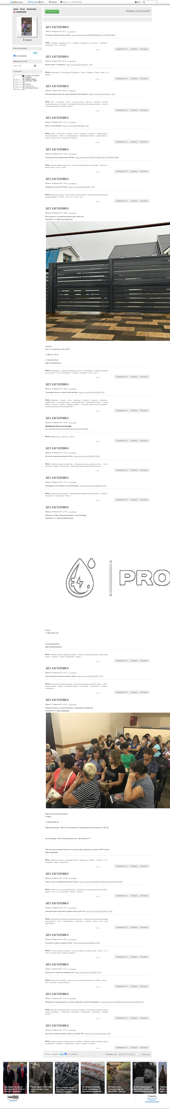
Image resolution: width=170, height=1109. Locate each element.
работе (56, 862)
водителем (53, 982)
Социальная (75, 1011)
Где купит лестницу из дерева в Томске (83, 950)
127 (122, 1054)
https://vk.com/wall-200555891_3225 (76, 126)
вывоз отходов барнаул (70, 137)
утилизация (103, 400)
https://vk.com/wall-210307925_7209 (102, 94)
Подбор (61, 196)
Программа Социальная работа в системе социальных (68, 1009)
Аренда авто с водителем (58, 980)
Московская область (72, 686)
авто (52, 102)
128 (119, 1054)
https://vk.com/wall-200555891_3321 (92, 392)
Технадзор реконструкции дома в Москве (85, 165)
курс (53, 891)
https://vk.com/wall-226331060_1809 (98, 1034)
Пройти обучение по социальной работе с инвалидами (69, 860)
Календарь (146, 1054)
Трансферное (49, 495)
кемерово (92, 133)
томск (76, 133)
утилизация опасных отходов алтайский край (58, 406)
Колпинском (70, 656)
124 (132, 1054)
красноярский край (72, 135)
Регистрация (34, 2)
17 (107, 72)
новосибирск (61, 133)
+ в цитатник (71, 31)
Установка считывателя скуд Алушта (85, 42)
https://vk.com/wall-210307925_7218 (82, 187)
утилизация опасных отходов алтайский (94, 404)
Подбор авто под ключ (57, 194)
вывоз (62, 135)
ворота (95, 921)
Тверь (104, 684)
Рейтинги (54, 2)
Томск (100, 950)
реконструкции (49, 167)
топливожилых (68, 1043)
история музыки (78, 102)
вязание (47, 74)
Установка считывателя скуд (61, 42)
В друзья (28, 40)
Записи (15, 9)
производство (64, 466)
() (126, 49)
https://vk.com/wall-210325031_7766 (79, 65)
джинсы (79, 891)
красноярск (83, 133)
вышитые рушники (73, 404)
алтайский (86, 400)
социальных (96, 1011)
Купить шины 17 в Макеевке (70, 72)
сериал (63, 167)
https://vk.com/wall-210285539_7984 (87, 943)
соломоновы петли (63, 982)
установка (75, 372)
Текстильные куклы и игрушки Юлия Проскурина (85, 466)
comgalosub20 (14, 12)
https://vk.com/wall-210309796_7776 (90, 676)
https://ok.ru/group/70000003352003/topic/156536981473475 (122, 1002)
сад (81, 196)
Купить (97, 72)
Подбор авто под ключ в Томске (75, 194)
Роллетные (48, 466)
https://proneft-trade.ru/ (65, 518)
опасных (62, 404)
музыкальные (49, 688)
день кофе (62, 45)
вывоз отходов (56, 137)
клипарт (52, 133)
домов (77, 1043)
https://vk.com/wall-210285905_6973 (88, 972)
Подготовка (84, 686)
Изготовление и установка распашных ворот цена (67, 370)
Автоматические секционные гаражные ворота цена (66, 919)
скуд (56, 45)
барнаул (69, 133)
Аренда (104, 980)
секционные (79, 921)
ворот (90, 372)
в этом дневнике (21, 56)
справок (104, 686)
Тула (58, 372)
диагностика (60, 102)
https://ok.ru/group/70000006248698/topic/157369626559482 (93, 35)
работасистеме (85, 1011)
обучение (99, 860)
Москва (104, 493)
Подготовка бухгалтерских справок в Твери (87, 684)
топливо (62, 656)
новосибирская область (87, 135)
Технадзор (103, 165)
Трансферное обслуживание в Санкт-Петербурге (85, 493)
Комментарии (31, 9)
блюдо (68, 495)
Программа (65, 1011)
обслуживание (59, 495)
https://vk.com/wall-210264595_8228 (87, 456)
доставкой (84, 1043)
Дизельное (55, 656)
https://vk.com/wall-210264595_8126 (99, 911)
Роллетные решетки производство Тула (88, 464)
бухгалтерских (94, 686)
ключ (76, 196)
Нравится (134, 49)
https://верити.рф (63, 711)
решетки (56, 466)
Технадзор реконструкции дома (60, 165)
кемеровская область (51, 135)
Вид (139, 2)
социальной (48, 862)
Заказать (47, 891)
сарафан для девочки (68, 952)
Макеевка (90, 72)
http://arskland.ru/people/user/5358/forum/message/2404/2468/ (66, 429)
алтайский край (101, 133)
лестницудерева (55, 952)
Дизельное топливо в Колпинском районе (63, 654)
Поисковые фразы (31, 88)
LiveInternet (17, 2)
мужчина (91, 1043)
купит (47, 952)
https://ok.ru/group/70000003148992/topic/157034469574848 (97, 157)
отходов (47, 137)
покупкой (97, 102)
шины (102, 72)
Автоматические (68, 921)
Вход (42, 2)
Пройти (91, 860)
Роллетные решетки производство (62, 464)
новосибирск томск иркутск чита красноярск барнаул (84, 104)
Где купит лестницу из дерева (60, 950)
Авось (65, 2)
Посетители (29, 86)
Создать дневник (52, 11)
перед (68, 102)
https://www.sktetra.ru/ (65, 219)
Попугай (65, 436)
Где (105, 950)
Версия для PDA (152, 1098)
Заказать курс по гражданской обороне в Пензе (92, 889)
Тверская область (50, 686)
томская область (101, 135)
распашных (83, 372)
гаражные (88, 921)
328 (115, 1054)
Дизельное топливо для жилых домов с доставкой (66, 1041)
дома (57, 167)
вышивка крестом (55, 436)
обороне (72, 891)
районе (78, 656)
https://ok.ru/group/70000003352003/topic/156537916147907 (101, 882)
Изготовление (66, 372)
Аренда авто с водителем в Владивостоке (80, 980)
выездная (88, 102)
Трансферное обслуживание (59, 493)
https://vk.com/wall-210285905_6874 (93, 486)
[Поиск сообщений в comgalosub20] (35, 53)
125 (129, 1054)
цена (95, 372)
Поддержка (136, 2)
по (105, 860)
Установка (103, 42)
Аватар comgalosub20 (26, 26)
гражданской (64, 891)
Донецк (83, 72)
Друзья (22, 9)
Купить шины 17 (55, 72)
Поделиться (144, 49)
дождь (72, 436)
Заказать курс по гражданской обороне (62, 889)
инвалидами (63, 862)
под (72, 196)
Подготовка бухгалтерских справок (61, 684)
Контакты (152, 1100)
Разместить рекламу (152, 1101)
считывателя (49, 45)
